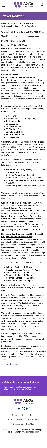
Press (33, 415)
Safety (24, 415)
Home (3, 23)
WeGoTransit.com (9, 351)
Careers (15, 415)
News (12, 23)
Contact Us (18, 424)
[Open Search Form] (43, 5)
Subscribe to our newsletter (20, 382)
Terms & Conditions (16, 419)
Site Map (30, 424)
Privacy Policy (34, 419)
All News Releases (9, 364)
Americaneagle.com (30, 432)
